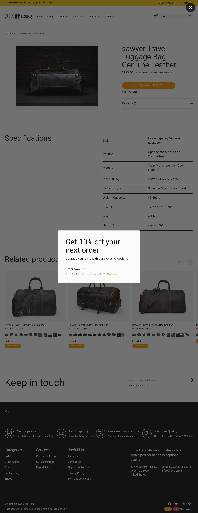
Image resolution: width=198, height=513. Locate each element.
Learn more (112, 274)
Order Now (73, 269)
